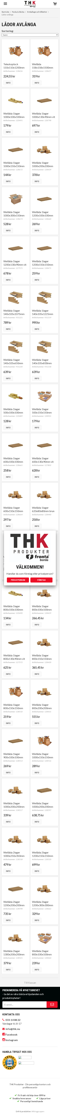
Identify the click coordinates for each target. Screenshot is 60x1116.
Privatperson (18, 580)
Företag (41, 580)
